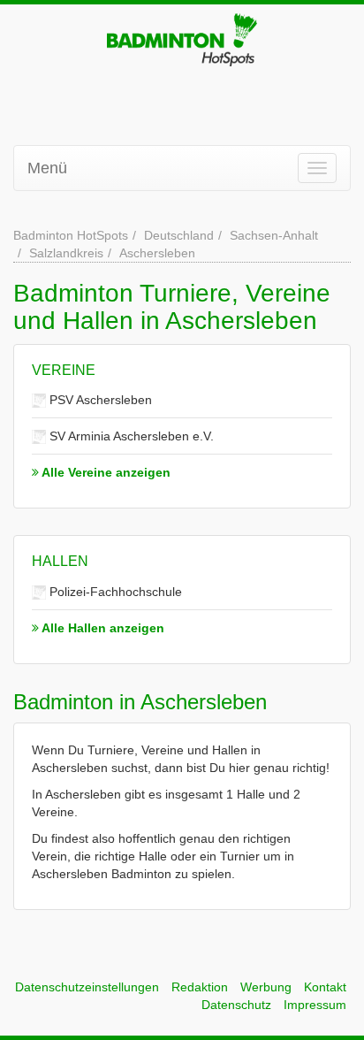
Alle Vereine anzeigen (105, 472)
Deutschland (179, 235)
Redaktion (199, 987)
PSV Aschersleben (99, 400)
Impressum (315, 1005)
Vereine (63, 370)
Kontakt (325, 987)
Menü (47, 168)
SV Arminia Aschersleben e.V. (130, 436)
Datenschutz (236, 1005)
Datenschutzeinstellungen (87, 987)
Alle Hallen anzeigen (101, 628)
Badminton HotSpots (70, 235)
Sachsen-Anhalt (274, 235)
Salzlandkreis (66, 253)
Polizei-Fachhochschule (114, 592)
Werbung (266, 987)
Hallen (60, 561)
